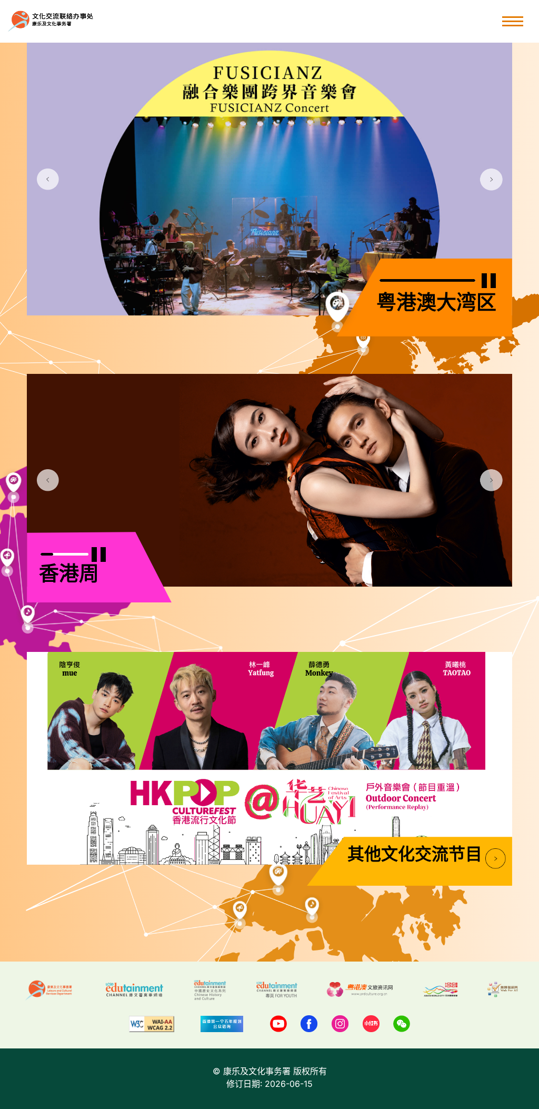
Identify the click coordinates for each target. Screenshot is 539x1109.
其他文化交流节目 (414, 855)
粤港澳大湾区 (436, 304)
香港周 (69, 575)
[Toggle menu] (512, 21)
